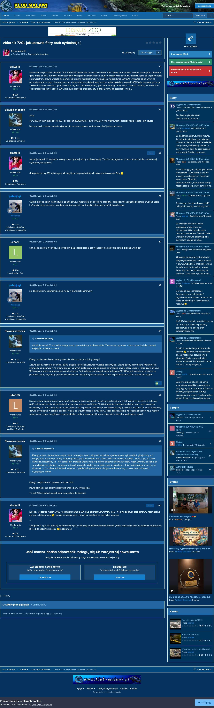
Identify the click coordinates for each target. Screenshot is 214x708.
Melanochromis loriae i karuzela (196, 649)
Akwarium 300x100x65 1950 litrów (192, 125)
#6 (160, 285)
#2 (160, 109)
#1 (160, 66)
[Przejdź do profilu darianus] (172, 126)
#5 (160, 242)
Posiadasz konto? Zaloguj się (176, 6)
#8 (160, 395)
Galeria (17, 15)
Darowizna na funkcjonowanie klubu (186, 71)
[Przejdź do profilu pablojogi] (15, 206)
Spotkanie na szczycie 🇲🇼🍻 (182, 516)
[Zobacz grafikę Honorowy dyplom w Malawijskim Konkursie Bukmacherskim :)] (190, 536)
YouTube (68, 15)
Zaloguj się (119, 577)
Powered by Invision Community (107, 692)
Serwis (135, 15)
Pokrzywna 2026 (179, 54)
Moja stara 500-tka (190, 634)
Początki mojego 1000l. (192, 620)
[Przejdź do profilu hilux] (172, 193)
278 (16, 95)
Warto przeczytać (184, 467)
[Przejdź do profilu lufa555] (15, 405)
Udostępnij (129, 52)
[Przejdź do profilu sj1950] (172, 372)
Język (80, 688)
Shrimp (179, 371)
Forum (6, 15)
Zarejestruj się (204, 6)
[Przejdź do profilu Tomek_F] (172, 428)
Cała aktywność (120, 15)
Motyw (90, 688)
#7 (160, 331)
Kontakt (55, 15)
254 (16, 270)
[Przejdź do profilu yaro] (172, 312)
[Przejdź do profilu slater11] (6, 53)
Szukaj (104, 15)
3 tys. (16, 224)
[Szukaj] (210, 15)
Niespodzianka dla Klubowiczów (187, 62)
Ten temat (198, 15)
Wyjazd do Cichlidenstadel (188, 105)
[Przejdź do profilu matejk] (172, 248)
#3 (160, 153)
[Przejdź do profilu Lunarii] (15, 252)
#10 (159, 505)
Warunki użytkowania (42, 704)
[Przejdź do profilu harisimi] (172, 339)
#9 (160, 441)
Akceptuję (205, 702)
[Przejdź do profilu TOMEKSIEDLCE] (172, 106)
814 (16, 423)
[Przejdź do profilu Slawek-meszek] (15, 120)
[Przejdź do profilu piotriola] (172, 468)
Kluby (79, 15)
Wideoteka (31, 15)
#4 (160, 196)
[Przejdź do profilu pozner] (172, 214)
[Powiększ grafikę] (122, 173)
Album (43, 15)
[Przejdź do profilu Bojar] (172, 160)
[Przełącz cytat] (33, 338)
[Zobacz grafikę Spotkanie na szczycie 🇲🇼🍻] (190, 500)
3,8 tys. (16, 138)
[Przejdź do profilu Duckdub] (172, 281)
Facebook (91, 15)
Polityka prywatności (108, 688)
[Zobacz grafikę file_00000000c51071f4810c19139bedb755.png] (190, 576)
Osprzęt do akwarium (38, 54)
